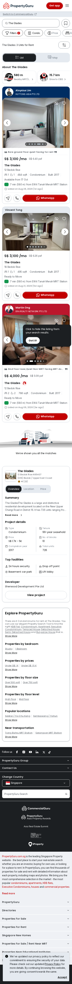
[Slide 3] (29, 144)
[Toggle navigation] (67, 5)
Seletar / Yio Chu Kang (17, 716)
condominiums (19, 883)
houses (35, 886)
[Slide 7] (42, 144)
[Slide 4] (32, 144)
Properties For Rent (14, 927)
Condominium (29, 626)
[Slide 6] (40, 144)
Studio (8, 648)
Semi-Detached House (17, 632)
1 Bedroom (21, 648)
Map (55, 57)
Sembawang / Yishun (45, 716)
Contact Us (9, 768)
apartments (35, 883)
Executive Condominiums (16, 886)
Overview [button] (13, 489)
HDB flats (48, 883)
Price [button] (43, 489)
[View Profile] (36, 92)
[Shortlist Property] (64, 103)
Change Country (12, 777)
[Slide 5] (36, 144)
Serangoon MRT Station (48, 732)
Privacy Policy (53, 964)
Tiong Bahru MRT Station (19, 732)
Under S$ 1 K (11, 665)
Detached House (50, 629)
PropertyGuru (10, 902)
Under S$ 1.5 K (29, 665)
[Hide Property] (56, 103)
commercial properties (56, 886)
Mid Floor (24, 699)
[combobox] (33, 23)
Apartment (44, 626)
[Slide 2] (30, 247)
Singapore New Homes (16, 935)
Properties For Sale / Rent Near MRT (24, 943)
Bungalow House (45, 632)
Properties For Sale (14, 918)
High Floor (10, 699)
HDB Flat (15, 626)
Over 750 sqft (30, 682)
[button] (14, 515)
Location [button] (29, 489)
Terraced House (31, 629)
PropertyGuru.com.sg (14, 856)
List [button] (22, 57)
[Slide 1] (27, 247)
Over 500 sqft (12, 682)
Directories (9, 910)
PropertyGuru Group (15, 760)
